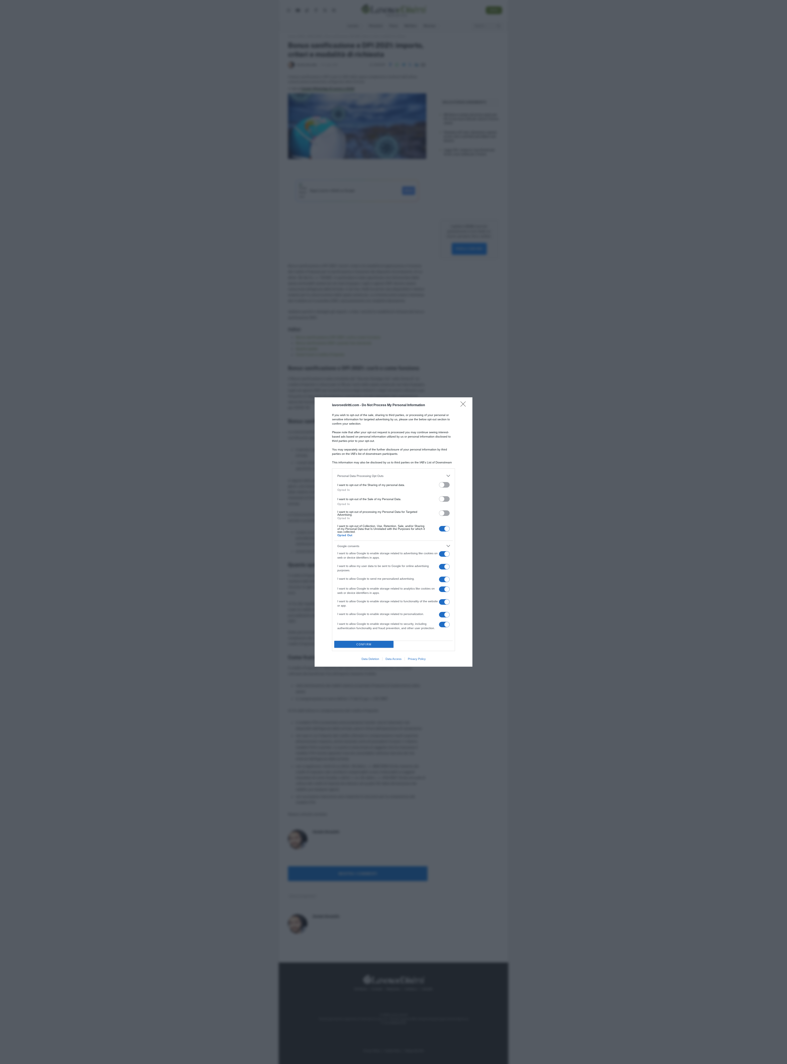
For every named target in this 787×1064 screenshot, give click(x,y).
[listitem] (393, 476)
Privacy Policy (417, 659)
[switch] (444, 485)
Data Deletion (370, 659)
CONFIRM (364, 644)
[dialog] (393, 532)
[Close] (464, 405)
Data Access (393, 659)
